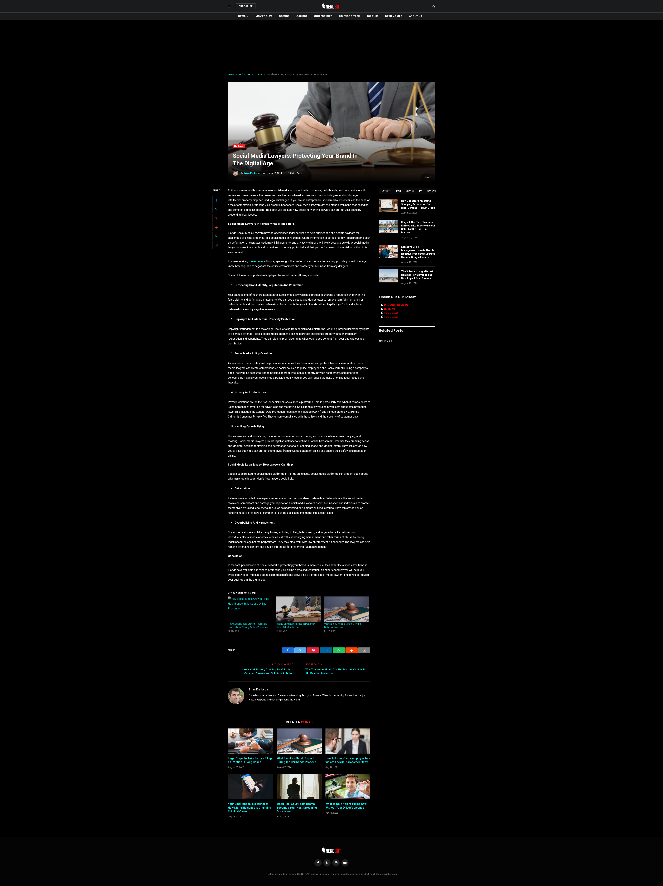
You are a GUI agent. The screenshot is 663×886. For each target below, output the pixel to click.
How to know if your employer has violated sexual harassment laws (347, 760)
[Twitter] (216, 209)
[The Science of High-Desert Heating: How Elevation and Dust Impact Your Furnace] (388, 275)
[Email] (216, 245)
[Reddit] (216, 227)
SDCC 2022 (391, 316)
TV (420, 191)
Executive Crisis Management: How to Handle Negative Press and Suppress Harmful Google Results (418, 252)
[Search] (433, 6)
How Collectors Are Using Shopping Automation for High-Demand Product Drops (418, 204)
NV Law (238, 146)
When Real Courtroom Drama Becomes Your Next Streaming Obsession (297, 807)
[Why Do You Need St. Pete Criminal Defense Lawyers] (346, 609)
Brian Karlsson (251, 173)
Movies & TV (264, 16)
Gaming (301, 16)
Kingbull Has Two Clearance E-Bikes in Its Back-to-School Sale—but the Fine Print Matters (418, 227)
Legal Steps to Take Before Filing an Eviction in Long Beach (250, 760)
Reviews (431, 191)
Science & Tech (349, 16)
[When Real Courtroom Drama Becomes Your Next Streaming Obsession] (299, 786)
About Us (415, 16)
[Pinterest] (216, 218)
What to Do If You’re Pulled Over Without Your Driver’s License (346, 805)
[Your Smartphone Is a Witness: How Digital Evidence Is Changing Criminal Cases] (250, 786)
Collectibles (323, 16)
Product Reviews (396, 304)
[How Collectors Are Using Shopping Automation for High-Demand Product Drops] (388, 205)
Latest (386, 191)
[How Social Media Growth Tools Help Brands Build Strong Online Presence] (250, 609)
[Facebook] (216, 200)
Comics (284, 16)
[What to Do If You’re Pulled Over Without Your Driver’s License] (347, 786)
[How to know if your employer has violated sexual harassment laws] (347, 741)
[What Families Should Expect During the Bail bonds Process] (299, 741)
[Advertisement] (331, 45)
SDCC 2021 (391, 312)
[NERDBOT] (331, 6)
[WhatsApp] (216, 236)
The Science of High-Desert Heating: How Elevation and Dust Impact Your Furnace (417, 275)
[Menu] (229, 6)
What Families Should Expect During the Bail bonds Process (296, 760)
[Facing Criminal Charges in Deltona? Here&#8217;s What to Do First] (298, 609)
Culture (372, 16)
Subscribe (246, 6)
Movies (410, 191)
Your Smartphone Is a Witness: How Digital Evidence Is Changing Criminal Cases (249, 807)
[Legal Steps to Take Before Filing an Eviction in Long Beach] (250, 741)
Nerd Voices (393, 16)
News (242, 16)
